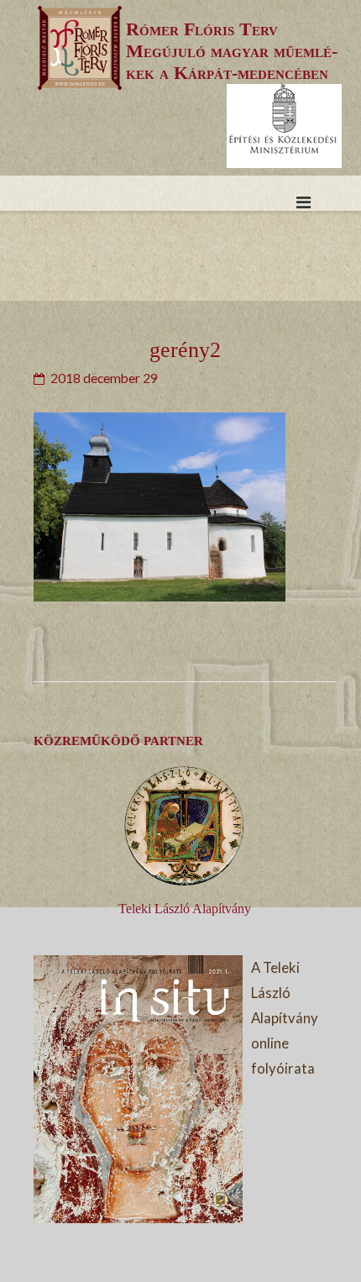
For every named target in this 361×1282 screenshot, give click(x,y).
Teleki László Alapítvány (184, 908)
